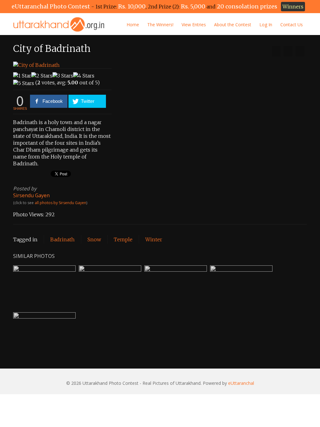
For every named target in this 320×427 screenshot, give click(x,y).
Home (133, 25)
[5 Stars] (23, 83)
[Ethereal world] (300, 51)
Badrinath (62, 239)
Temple (123, 239)
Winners (292, 6)
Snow (94, 239)
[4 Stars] (83, 75)
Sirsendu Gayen (31, 195)
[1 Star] (22, 75)
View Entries (194, 25)
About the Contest (232, 25)
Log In (265, 25)
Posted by (25, 188)
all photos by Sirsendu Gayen (60, 202)
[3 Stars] (62, 75)
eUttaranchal (241, 383)
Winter (153, 239)
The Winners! (160, 25)
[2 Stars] (41, 75)
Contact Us (291, 25)
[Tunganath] (276, 51)
